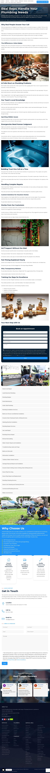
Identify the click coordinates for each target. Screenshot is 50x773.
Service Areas (30, 1)
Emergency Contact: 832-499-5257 (40, 769)
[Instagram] (7, 719)
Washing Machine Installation (9, 422)
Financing (25, 1)
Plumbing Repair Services (8, 426)
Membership (21, 1)
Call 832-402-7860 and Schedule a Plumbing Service (13, 20)
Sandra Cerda (10, 684)
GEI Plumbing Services (5, 5)
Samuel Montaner (42, 684)
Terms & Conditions (21, 355)
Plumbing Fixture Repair (8, 434)
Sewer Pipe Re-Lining (7, 472)
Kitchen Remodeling (7, 438)
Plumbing (2, 1)
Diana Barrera (25, 684)
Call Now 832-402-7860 (42, 1)
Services (7, 1)
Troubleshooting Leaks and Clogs (10, 447)
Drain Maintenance (7, 401)
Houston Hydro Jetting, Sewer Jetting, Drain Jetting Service (17, 467)
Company (2, 2)
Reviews (12, 1)
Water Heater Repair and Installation (11, 443)
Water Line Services (7, 492)
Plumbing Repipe (6, 397)
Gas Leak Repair (6, 430)
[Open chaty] (3, 769)
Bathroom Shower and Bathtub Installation (13, 413)
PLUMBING (17, 723)
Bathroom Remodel (7, 451)
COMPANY (16, 736)
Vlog (9, 2)
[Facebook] (3, 719)
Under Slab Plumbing (7, 405)
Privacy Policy (13, 2)
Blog (7, 2)
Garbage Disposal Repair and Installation (12, 463)
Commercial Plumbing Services (10, 488)
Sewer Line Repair (7, 388)
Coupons (16, 1)
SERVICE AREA (29, 723)
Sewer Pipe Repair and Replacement (11, 476)
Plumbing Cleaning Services (9, 480)
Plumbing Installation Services (10, 409)
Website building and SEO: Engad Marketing (9, 771)
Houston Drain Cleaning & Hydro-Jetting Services (14, 418)
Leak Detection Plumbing (8, 393)
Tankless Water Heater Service (10, 459)
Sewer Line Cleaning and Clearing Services (13, 484)
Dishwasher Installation (8, 455)
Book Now (19, 2)
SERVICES (4, 723)
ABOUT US (5, 707)
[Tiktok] (9, 719)
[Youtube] (5, 719)
